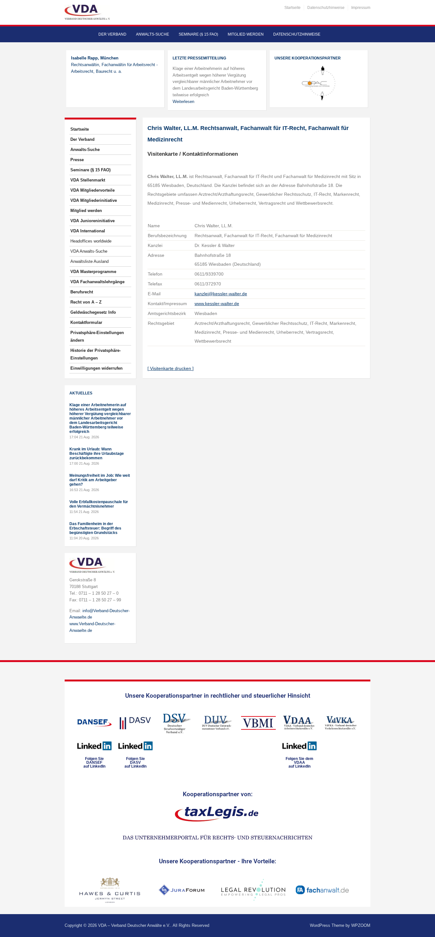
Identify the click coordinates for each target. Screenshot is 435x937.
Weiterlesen (183, 101)
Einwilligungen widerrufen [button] (96, 368)
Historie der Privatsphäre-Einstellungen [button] (95, 354)
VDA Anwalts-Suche (88, 251)
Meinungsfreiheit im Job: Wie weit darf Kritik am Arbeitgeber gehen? (99, 480)
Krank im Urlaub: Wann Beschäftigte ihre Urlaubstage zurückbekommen (96, 453)
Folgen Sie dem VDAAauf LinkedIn (299, 762)
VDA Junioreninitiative (92, 220)
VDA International (87, 231)
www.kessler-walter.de (217, 303)
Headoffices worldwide (90, 241)
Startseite (292, 7)
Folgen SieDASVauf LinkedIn (135, 762)
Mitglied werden (246, 34)
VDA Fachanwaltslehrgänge (97, 281)
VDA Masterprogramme (93, 271)
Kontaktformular (86, 322)
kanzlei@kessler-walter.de (221, 293)
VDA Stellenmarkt (87, 180)
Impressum (360, 7)
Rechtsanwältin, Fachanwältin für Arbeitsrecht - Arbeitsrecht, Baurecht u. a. (114, 65)
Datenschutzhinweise (326, 7)
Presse (77, 159)
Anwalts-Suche (152, 34)
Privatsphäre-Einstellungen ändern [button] (97, 336)
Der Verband (112, 34)
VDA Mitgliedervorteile (92, 190)
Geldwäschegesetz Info (93, 312)
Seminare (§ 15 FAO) (198, 34)
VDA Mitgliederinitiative (93, 200)
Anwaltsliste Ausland (89, 261)
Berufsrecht (81, 292)
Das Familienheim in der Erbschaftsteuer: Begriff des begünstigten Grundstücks (95, 528)
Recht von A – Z (86, 302)
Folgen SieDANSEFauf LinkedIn (94, 762)
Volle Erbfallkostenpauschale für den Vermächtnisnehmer (98, 504)
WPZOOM (360, 925)
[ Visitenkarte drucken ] (170, 368)
